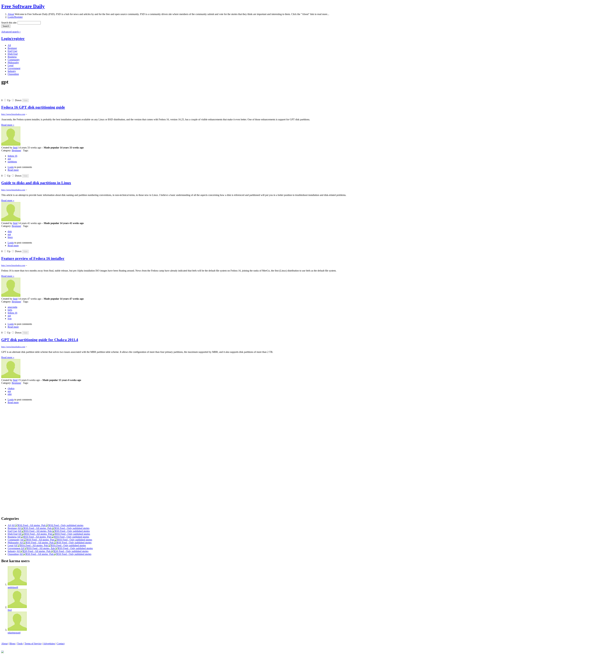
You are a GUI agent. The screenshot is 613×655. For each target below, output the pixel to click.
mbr (10, 394)
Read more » (7, 125)
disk (10, 231)
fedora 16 (12, 156)
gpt (9, 158)
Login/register (13, 38)
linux (10, 237)
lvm (9, 318)
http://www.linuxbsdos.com (13, 114)
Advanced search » (11, 31)
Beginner (16, 150)
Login (11, 167)
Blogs (12, 643)
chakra (11, 388)
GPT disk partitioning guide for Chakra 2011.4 (39, 340)
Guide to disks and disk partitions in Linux (36, 183)
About (11, 14)
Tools (20, 643)
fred (10, 610)
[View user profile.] (10, 144)
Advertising (49, 643)
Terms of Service (33, 643)
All (13, 525)
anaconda (12, 307)
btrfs (10, 310)
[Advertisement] (38, 93)
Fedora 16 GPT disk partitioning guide (33, 107)
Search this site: (9, 22)
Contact (60, 643)
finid (15, 147)
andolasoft (13, 587)
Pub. (43, 525)
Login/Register (15, 17)
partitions (12, 161)
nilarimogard (14, 632)
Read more (13, 170)
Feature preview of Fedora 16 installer (32, 258)
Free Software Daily (23, 6)
